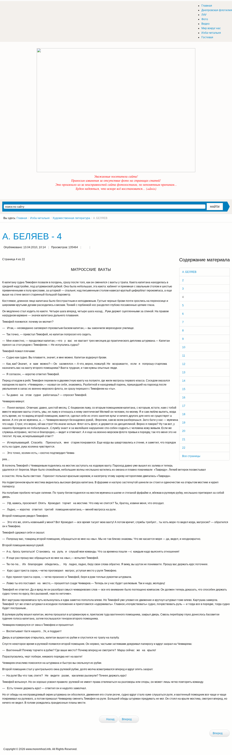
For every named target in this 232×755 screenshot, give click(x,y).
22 (183, 447)
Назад (110, 719)
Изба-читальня (40, 218)
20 (183, 431)
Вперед (127, 719)
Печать (85, 248)
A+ (220, 226)
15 (183, 389)
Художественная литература (71, 218)
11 (183, 355)
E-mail (94, 248)
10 (183, 347)
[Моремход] (19, 8)
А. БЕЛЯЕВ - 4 (32, 236)
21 (183, 439)
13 (183, 372)
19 (183, 422)
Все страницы (191, 456)
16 (183, 397)
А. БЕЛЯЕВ (189, 272)
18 (183, 414)
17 (183, 405)
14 (183, 380)
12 (183, 364)
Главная (22, 218)
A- (228, 226)
